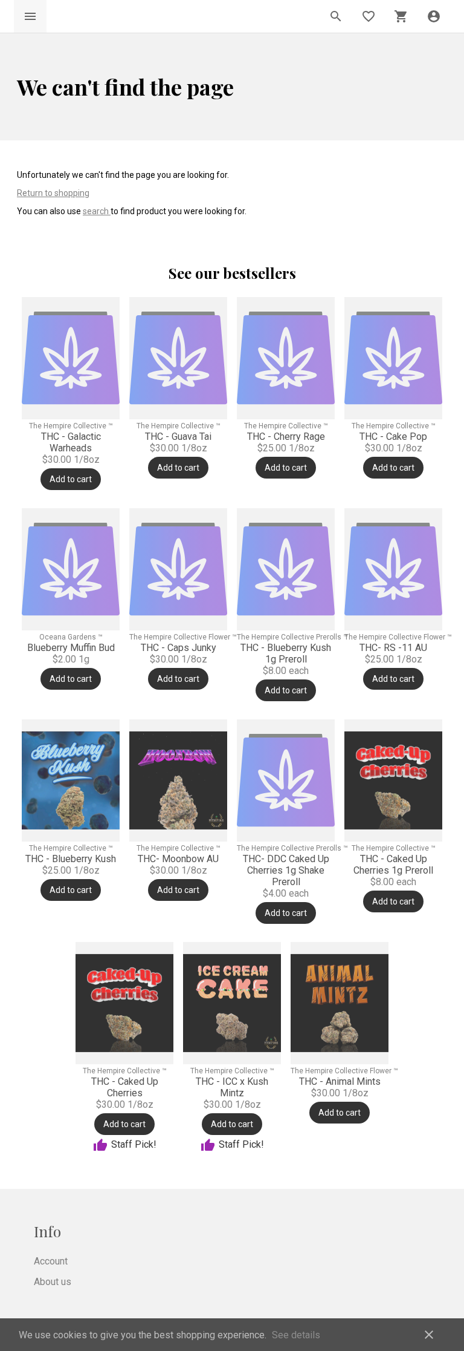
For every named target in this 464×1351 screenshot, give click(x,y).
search (97, 211)
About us (52, 1281)
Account (51, 1261)
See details (296, 1335)
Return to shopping (53, 193)
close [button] (429, 1334)
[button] (433, 16)
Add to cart (71, 479)
